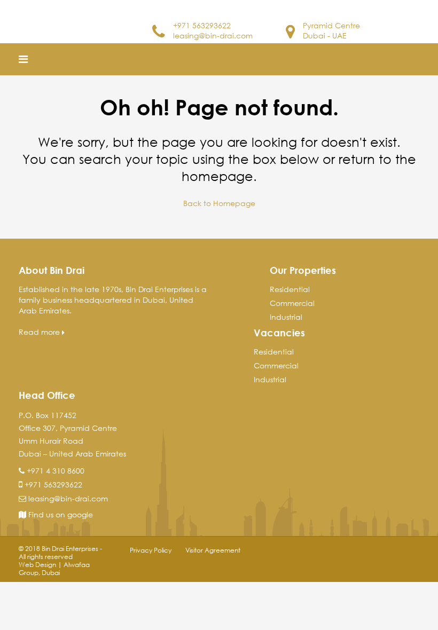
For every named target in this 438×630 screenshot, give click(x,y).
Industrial (286, 317)
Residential (290, 289)
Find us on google (59, 514)
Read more (40, 332)
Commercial (292, 303)
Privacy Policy (150, 550)
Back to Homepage (219, 203)
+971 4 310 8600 (55, 471)
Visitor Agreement (212, 550)
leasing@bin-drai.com (213, 35)
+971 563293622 (202, 25)
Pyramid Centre (331, 25)
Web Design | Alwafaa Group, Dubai (54, 568)
